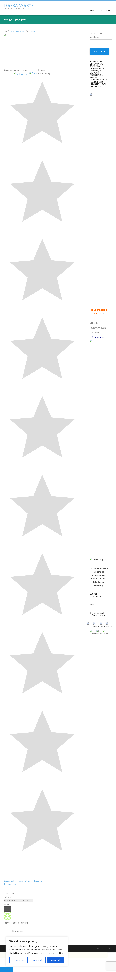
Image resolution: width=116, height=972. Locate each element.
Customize (19, 960)
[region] (37, 951)
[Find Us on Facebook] (83, 949)
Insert (6, 969)
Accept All (55, 960)
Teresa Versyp (19, 5)
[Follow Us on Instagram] (91, 949)
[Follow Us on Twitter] (86, 949)
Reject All (37, 960)
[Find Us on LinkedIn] (94, 949)
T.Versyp (31, 31)
